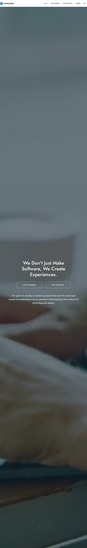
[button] (84, 3)
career (78, 3)
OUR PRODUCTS (67, 3)
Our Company (29, 284)
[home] (7, 3)
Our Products (58, 284)
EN (84, 3)
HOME (45, 3)
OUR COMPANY (55, 3)
